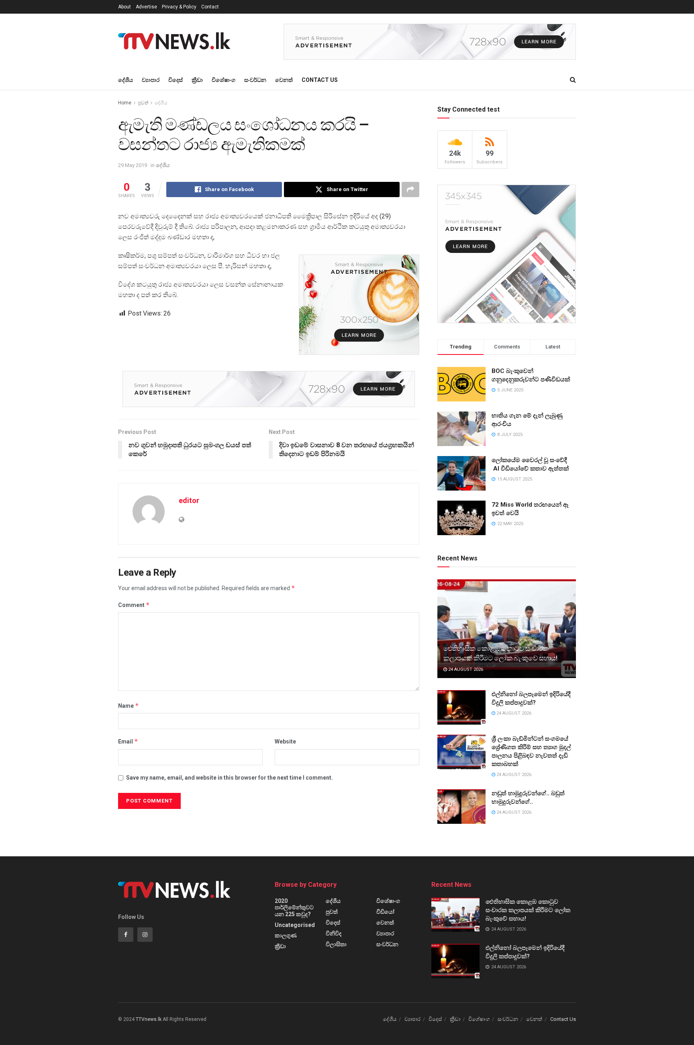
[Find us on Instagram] (145, 934)
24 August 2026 (465, 669)
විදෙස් (175, 80)
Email (128, 741)
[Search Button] (573, 80)
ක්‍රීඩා (197, 80)
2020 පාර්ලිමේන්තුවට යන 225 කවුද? (294, 907)
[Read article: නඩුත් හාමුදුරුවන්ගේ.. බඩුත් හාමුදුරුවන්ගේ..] (461, 806)
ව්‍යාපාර (150, 80)
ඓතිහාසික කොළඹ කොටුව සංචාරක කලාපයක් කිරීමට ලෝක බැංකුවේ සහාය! (528, 910)
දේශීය (125, 80)
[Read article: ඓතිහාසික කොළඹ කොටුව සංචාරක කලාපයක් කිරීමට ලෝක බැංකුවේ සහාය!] (506, 628)
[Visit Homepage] (176, 42)
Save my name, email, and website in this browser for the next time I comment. (229, 777)
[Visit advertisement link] (430, 42)
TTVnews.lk (148, 1019)
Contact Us (320, 80)
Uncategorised (295, 925)
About (124, 7)
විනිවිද (333, 933)
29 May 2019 (132, 165)
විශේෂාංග (223, 80)
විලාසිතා (336, 944)
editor (189, 500)
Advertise (146, 7)
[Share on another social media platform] (410, 189)
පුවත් (143, 103)
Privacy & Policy (179, 7)
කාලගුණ (286, 935)
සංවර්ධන (255, 80)
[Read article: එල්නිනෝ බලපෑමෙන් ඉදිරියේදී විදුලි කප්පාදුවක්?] (461, 707)
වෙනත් (284, 80)
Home (124, 103)
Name (128, 705)
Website (285, 741)
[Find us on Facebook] (125, 934)
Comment (134, 605)
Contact (210, 7)
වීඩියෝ (385, 912)
